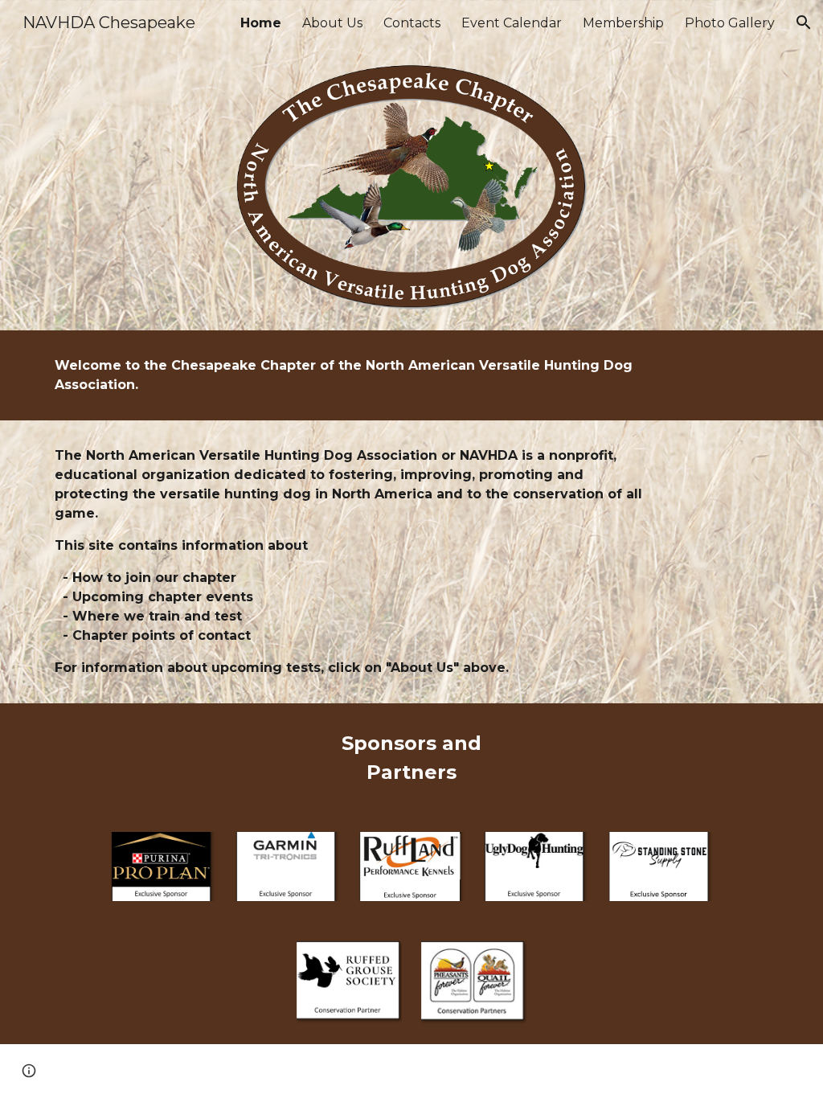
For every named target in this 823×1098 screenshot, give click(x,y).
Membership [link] (623, 23)
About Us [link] (332, 23)
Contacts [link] (411, 23)
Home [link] (260, 23)
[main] (349, 375)
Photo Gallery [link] (730, 23)
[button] (803, 22)
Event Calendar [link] (511, 23)
